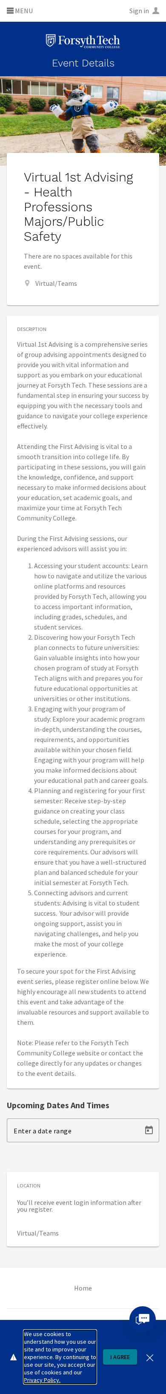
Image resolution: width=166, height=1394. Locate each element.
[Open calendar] (149, 1130)
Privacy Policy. (42, 1380)
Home (83, 1288)
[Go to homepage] (83, 41)
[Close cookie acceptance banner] (150, 1356)
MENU (23, 11)
